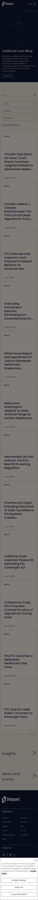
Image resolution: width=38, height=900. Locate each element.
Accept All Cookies (19, 894)
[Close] (35, 860)
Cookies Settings (19, 880)
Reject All (19, 887)
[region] (19, 879)
